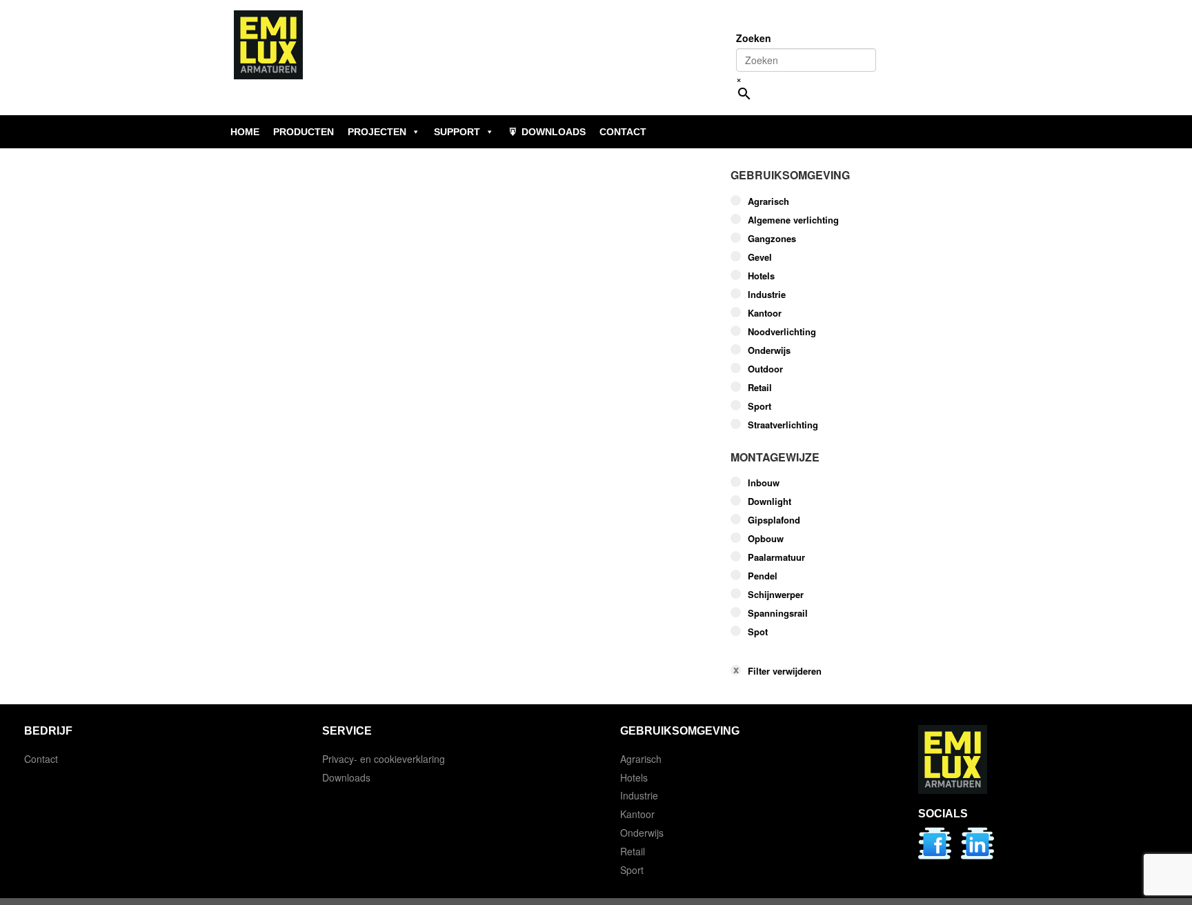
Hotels (761, 276)
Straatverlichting (783, 425)
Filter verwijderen (785, 671)
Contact (41, 759)
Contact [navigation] (622, 131)
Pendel (762, 576)
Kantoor (765, 313)
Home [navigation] (244, 131)
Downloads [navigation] (554, 131)
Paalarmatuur (776, 557)
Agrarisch (768, 201)
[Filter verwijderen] (834, 649)
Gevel (760, 257)
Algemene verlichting (793, 220)
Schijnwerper (776, 594)
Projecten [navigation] (377, 131)
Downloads (346, 777)
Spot (758, 632)
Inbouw (763, 483)
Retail (760, 387)
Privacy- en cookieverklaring (383, 759)
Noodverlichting (782, 332)
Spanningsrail (778, 613)
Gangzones (772, 238)
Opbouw (766, 539)
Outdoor (765, 369)
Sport (759, 406)
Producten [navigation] (303, 131)
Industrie (767, 294)
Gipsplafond (774, 520)
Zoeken (753, 38)
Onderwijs (769, 350)
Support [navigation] (457, 131)
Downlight (769, 501)
